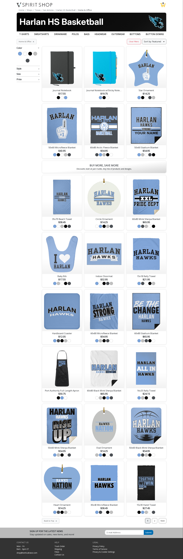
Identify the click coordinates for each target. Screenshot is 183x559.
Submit (148, 532)
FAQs (57, 552)
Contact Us (59, 554)
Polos (75, 34)
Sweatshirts (41, 34)
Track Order (60, 546)
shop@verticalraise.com (27, 553)
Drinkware (60, 34)
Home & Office (26, 41)
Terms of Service (100, 549)
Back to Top (50, 521)
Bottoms (135, 34)
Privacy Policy (98, 546)
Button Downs (155, 34)
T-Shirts (24, 34)
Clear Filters (134, 41)
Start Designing (62, 83)
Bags (86, 34)
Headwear (100, 34)
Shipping (58, 549)
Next (162, 520)
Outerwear (118, 34)
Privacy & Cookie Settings (104, 552)
